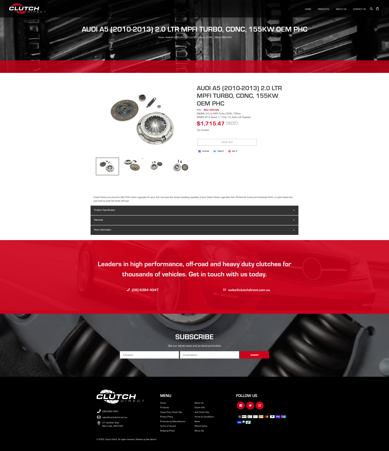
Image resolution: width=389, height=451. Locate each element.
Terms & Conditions (204, 416)
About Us (198, 402)
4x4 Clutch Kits (201, 411)
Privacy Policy (166, 416)
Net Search (151, 439)
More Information (102, 229)
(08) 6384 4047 (145, 289)
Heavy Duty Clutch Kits (171, 411)
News (197, 421)
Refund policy (200, 425)
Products (164, 407)
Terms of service (168, 425)
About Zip (199, 430)
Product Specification (104, 210)
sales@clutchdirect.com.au (249, 289)
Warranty (98, 220)
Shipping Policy (167, 430)
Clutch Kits (199, 407)
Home (161, 37)
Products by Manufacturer (173, 421)
